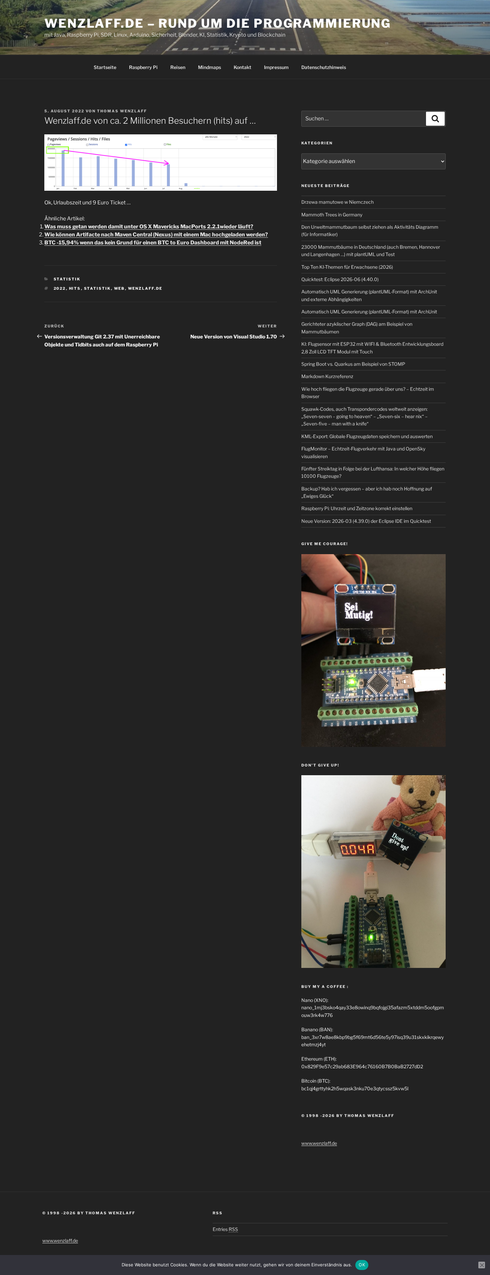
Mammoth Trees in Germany (331, 214)
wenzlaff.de (145, 288)
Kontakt (242, 67)
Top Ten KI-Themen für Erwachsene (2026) (347, 267)
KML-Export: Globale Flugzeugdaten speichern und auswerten (367, 436)
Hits (75, 288)
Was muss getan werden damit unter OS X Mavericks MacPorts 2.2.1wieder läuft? (148, 226)
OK (362, 1264)
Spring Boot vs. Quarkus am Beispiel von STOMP (353, 364)
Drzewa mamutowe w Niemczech (337, 202)
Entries (225, 1229)
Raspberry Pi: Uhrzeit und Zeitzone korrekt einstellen (356, 508)
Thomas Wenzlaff (122, 111)
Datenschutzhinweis (323, 67)
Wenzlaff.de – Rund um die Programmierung (217, 23)
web (119, 288)
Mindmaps (209, 67)
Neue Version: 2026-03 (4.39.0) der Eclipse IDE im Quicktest (366, 521)
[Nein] (481, 1265)
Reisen (177, 67)
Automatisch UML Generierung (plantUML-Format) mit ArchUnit (369, 311)
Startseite (105, 67)
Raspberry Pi (143, 67)
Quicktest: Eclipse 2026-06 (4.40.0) (340, 279)
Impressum (276, 67)
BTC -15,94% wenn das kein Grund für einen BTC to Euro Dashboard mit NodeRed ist (152, 242)
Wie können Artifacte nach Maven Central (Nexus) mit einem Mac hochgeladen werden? (156, 234)
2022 (60, 288)
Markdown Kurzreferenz (327, 376)
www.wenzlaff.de (319, 1143)
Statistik (67, 279)
